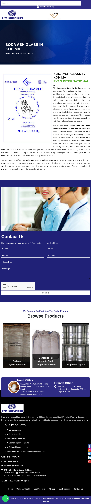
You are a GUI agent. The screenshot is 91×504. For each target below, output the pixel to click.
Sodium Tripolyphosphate (19, 443)
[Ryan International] (12, 15)
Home (10, 489)
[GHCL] (54, 14)
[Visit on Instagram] (89, 450)
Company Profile (23, 489)
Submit (45, 292)
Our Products (39, 489)
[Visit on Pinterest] (89, 461)
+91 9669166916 (11, 461)
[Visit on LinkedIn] (89, 457)
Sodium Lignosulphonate (18, 447)
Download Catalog (47, 7)
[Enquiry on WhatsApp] (5, 498)
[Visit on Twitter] (89, 453)
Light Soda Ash (15, 430)
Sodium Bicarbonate (17, 438)
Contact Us (78, 489)
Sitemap (51, 489)
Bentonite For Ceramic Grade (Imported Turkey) (27, 451)
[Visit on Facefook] (89, 446)
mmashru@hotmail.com (13, 466)
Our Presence (64, 489)
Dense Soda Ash (15, 434)
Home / (8, 53)
